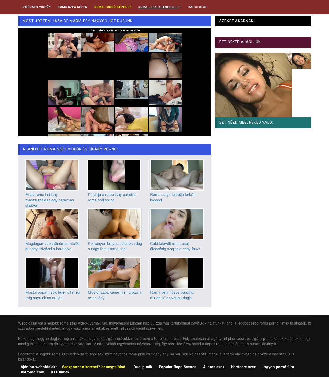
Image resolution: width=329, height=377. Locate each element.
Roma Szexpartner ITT (158, 7)
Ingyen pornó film (278, 366)
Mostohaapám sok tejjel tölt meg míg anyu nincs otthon (52, 294)
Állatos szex (213, 366)
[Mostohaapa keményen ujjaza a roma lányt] (114, 272)
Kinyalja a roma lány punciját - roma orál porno (113, 197)
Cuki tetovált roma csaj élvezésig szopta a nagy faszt (175, 245)
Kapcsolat (197, 7)
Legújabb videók (36, 7)
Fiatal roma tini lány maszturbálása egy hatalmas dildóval (49, 200)
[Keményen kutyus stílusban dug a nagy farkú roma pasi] (114, 223)
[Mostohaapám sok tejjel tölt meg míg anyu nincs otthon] (52, 272)
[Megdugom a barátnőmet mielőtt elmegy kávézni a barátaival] (52, 223)
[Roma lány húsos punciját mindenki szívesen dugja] (176, 272)
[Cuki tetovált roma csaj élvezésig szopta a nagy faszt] (176, 223)
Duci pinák (142, 366)
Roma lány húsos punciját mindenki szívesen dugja (172, 294)
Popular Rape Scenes (177, 366)
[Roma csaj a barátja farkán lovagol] (176, 174)
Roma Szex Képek (72, 7)
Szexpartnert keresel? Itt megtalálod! (94, 366)
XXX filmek (60, 371)
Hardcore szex (243, 366)
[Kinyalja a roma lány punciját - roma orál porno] (114, 174)
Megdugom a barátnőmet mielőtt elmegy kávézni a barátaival (52, 245)
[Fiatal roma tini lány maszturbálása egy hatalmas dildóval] (52, 174)
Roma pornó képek (111, 7)
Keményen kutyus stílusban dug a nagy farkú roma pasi (115, 245)
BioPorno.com (31, 371)
